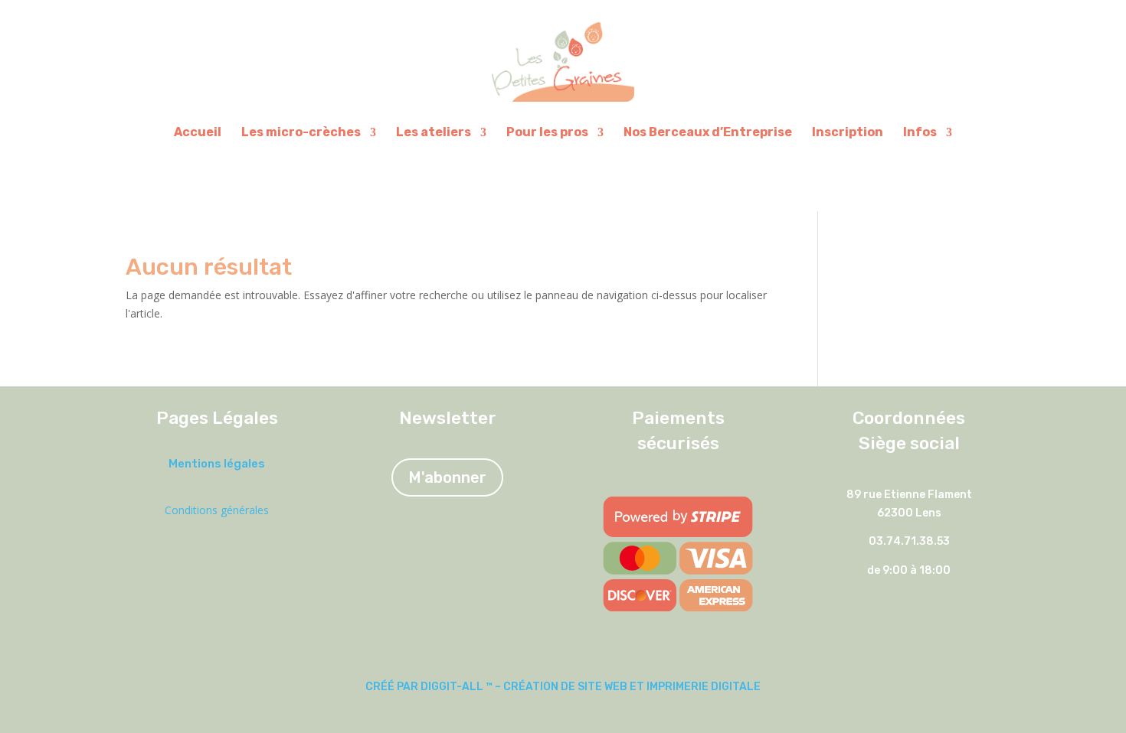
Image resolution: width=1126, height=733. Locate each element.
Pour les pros (547, 132)
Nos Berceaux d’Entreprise (708, 132)
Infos (920, 132)
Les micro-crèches (301, 132)
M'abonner (447, 477)
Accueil (197, 132)
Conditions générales (217, 510)
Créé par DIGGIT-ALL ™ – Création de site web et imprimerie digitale (563, 686)
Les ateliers (433, 132)
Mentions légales (217, 464)
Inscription (847, 132)
